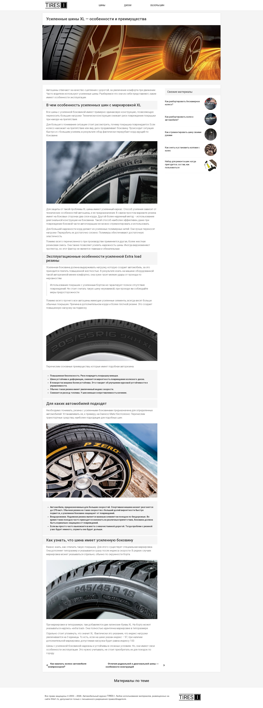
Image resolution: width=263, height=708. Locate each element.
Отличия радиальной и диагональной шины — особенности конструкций (132, 665)
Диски (127, 5)
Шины (102, 5)
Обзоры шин (157, 5)
